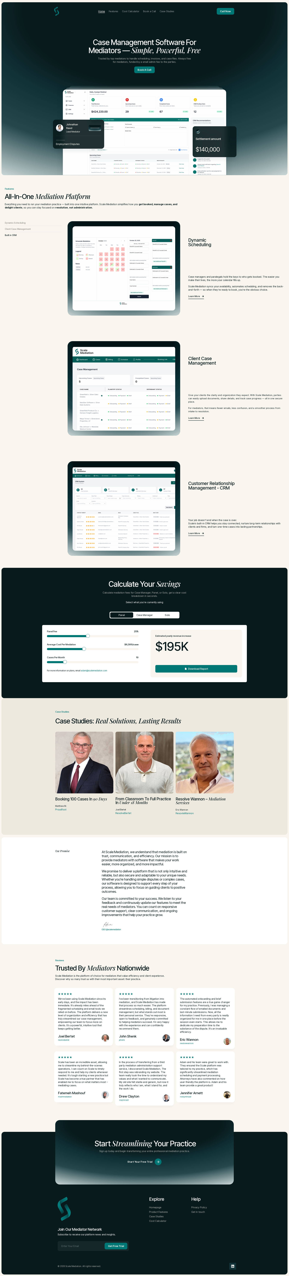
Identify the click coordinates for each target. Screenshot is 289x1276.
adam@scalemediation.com (94, 670)
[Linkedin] (232, 1266)
